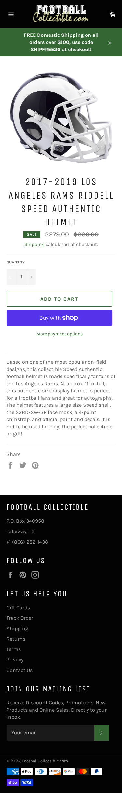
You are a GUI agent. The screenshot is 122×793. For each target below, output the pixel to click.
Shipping (34, 244)
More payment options (59, 334)
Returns (16, 639)
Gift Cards (18, 607)
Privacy (15, 660)
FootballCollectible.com (45, 760)
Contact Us (20, 670)
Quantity (16, 262)
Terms (14, 649)
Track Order (20, 618)
